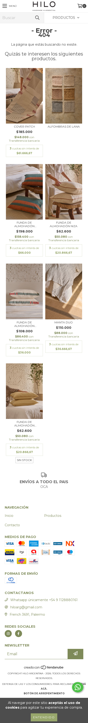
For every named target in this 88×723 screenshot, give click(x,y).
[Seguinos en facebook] (18, 633)
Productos (52, 516)
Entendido (44, 717)
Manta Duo (63, 322)
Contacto (12, 525)
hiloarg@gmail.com (26, 607)
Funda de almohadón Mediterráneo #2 (24, 224)
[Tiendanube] (44, 668)
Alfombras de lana (64, 126)
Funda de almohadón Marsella (24, 423)
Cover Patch (24, 126)
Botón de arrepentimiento (44, 693)
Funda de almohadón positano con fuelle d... (24, 324)
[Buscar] (37, 17)
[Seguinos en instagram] (8, 633)
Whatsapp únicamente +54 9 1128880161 (44, 600)
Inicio (9, 516)
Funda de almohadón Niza (63, 224)
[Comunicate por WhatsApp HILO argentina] (77, 687)
